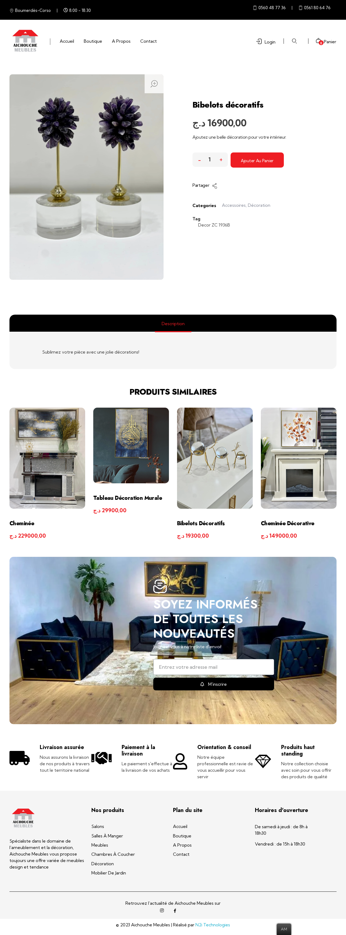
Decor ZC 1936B (214, 225)
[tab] (173, 323)
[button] (221, 158)
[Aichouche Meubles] (25, 41)
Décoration (259, 205)
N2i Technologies (212, 924)
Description (173, 323)
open (154, 83)
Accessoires (234, 205)
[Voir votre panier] (316, 41)
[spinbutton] (210, 159)
